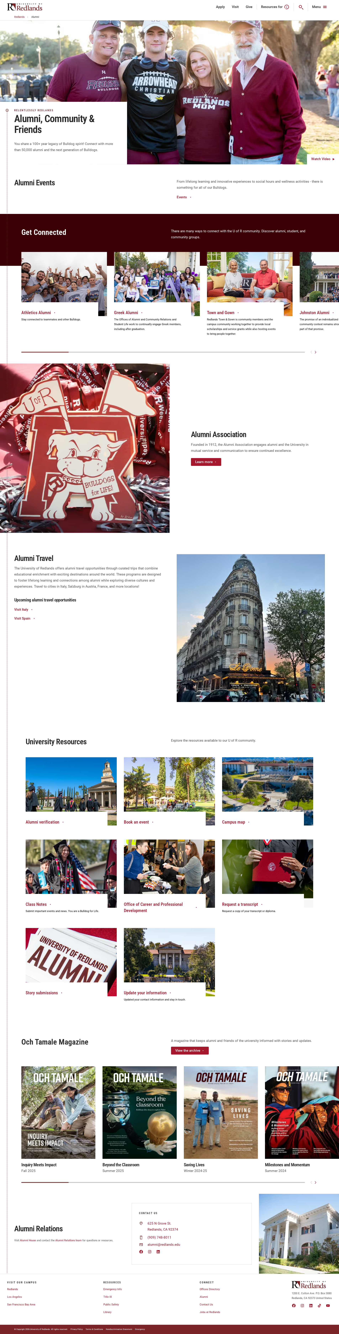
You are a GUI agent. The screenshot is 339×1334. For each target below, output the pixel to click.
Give (249, 7)
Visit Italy (21, 609)
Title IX (107, 1296)
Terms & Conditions (94, 1329)
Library (107, 1312)
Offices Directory (210, 1289)
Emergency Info (112, 1289)
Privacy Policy (76, 1329)
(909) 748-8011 (159, 1237)
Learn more (204, 462)
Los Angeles (14, 1296)
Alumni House (28, 1240)
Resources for (272, 7)
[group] (64, 290)
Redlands (19, 16)
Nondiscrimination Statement (119, 1329)
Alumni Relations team (68, 1240)
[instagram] (302, 1305)
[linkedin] (311, 1305)
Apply (220, 7)
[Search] (301, 7)
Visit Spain (22, 618)
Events (182, 197)
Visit (235, 7)
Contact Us (206, 1304)
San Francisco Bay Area (21, 1304)
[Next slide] (315, 352)
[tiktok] (319, 1305)
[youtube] (328, 1305)
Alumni (204, 1296)
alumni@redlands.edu (164, 1245)
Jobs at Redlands (210, 1312)
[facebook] (294, 1305)
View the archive (187, 1050)
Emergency (140, 1329)
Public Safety (111, 1304)
